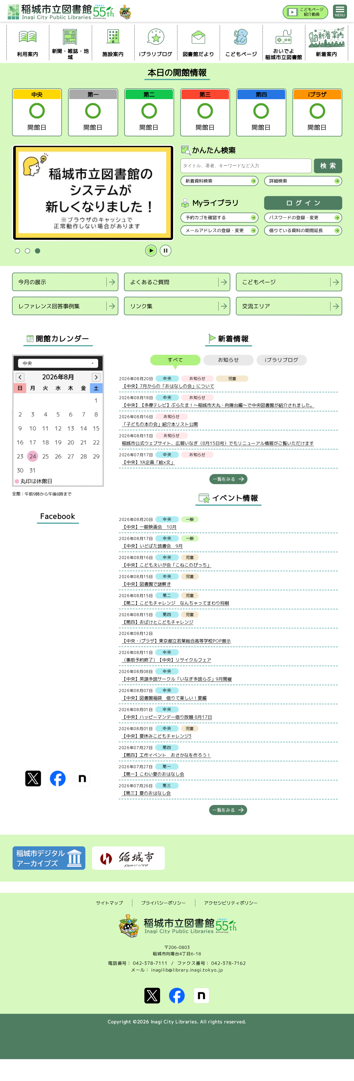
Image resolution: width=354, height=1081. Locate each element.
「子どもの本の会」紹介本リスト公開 (160, 424)
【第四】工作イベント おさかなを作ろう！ (166, 755)
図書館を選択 (12, 322)
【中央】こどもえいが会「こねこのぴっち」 (166, 565)
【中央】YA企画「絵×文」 (148, 462)
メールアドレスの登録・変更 (214, 230)
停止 (165, 251)
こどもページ (259, 282)
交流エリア (256, 306)
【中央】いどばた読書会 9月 (152, 546)
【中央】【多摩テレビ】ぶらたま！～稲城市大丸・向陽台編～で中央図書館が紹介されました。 (218, 405)
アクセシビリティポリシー (231, 903)
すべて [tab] (175, 359)
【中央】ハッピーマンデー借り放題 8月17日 (166, 717)
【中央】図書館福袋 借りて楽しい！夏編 (164, 698)
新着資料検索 (198, 181)
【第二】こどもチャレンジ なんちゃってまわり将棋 (175, 603)
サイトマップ (109, 903)
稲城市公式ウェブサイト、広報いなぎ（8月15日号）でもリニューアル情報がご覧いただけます (218, 443)
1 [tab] (17, 251)
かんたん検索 (214, 150)
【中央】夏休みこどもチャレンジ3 (156, 736)
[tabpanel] (93, 193)
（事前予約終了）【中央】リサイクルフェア (166, 660)
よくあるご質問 (149, 282)
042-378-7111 (150, 963)
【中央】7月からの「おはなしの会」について (168, 386)
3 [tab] (37, 251)
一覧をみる (224, 479)
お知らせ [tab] (228, 359)
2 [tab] (27, 251)
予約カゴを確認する (205, 217)
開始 (151, 251)
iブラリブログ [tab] (281, 359)
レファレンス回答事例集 (48, 306)
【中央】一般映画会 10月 (149, 527)
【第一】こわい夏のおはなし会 (152, 774)
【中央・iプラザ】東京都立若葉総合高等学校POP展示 (176, 641)
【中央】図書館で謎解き (146, 584)
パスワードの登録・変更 (293, 217)
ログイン (304, 203)
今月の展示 (32, 282)
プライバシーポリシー (163, 903)
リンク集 (141, 306)
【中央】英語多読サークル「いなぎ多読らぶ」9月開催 (176, 679)
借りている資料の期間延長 (296, 230)
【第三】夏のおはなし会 (146, 793)
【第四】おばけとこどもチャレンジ (157, 622)
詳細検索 (278, 181)
